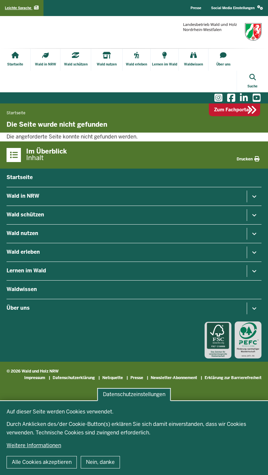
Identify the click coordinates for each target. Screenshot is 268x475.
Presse (136, 377)
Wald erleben (23, 251)
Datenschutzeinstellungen (134, 394)
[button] (237, 8)
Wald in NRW (23, 195)
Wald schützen (25, 214)
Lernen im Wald (26, 270)
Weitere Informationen (34, 445)
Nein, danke (100, 462)
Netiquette (112, 377)
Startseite (20, 177)
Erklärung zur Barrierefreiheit (233, 377)
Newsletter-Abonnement (174, 377)
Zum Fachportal (232, 110)
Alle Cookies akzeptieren (42, 462)
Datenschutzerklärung (74, 377)
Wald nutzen (22, 233)
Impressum (34, 377)
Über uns (18, 307)
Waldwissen (22, 289)
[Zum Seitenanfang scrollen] (254, 462)
